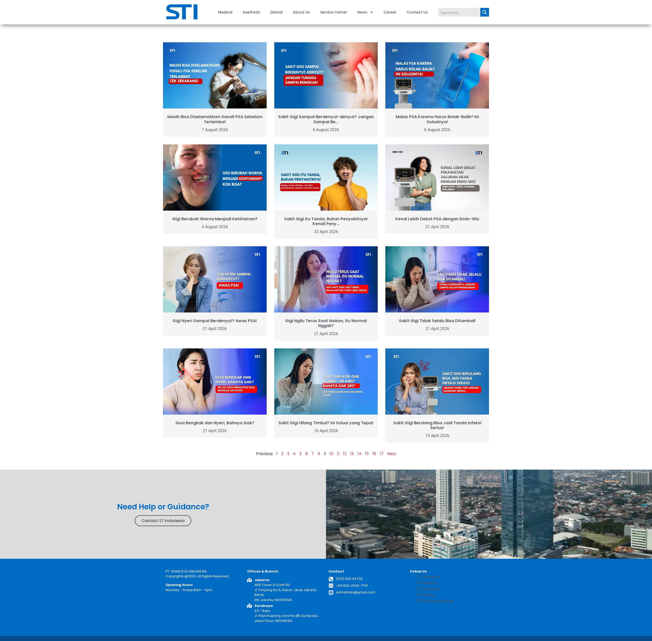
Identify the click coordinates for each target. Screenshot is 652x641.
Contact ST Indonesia (163, 520)
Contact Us (417, 12)
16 (374, 454)
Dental (276, 12)
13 (352, 454)
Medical (225, 12)
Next (391, 454)
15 (367, 454)
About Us (301, 12)
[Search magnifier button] (484, 12)
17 (382, 454)
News (362, 12)
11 (338, 454)
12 (345, 454)
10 (331, 454)
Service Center (333, 12)
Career (390, 12)
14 (359, 454)
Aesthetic (251, 12)
